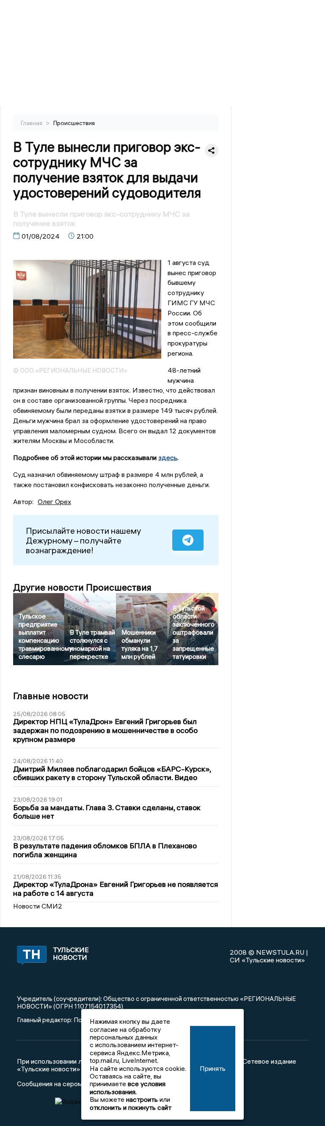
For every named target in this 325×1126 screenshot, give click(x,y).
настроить (142, 1099)
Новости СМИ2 (37, 906)
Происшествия (74, 123)
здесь (167, 457)
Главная (32, 123)
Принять (213, 1068)
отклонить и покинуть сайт (130, 1107)
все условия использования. (127, 1087)
